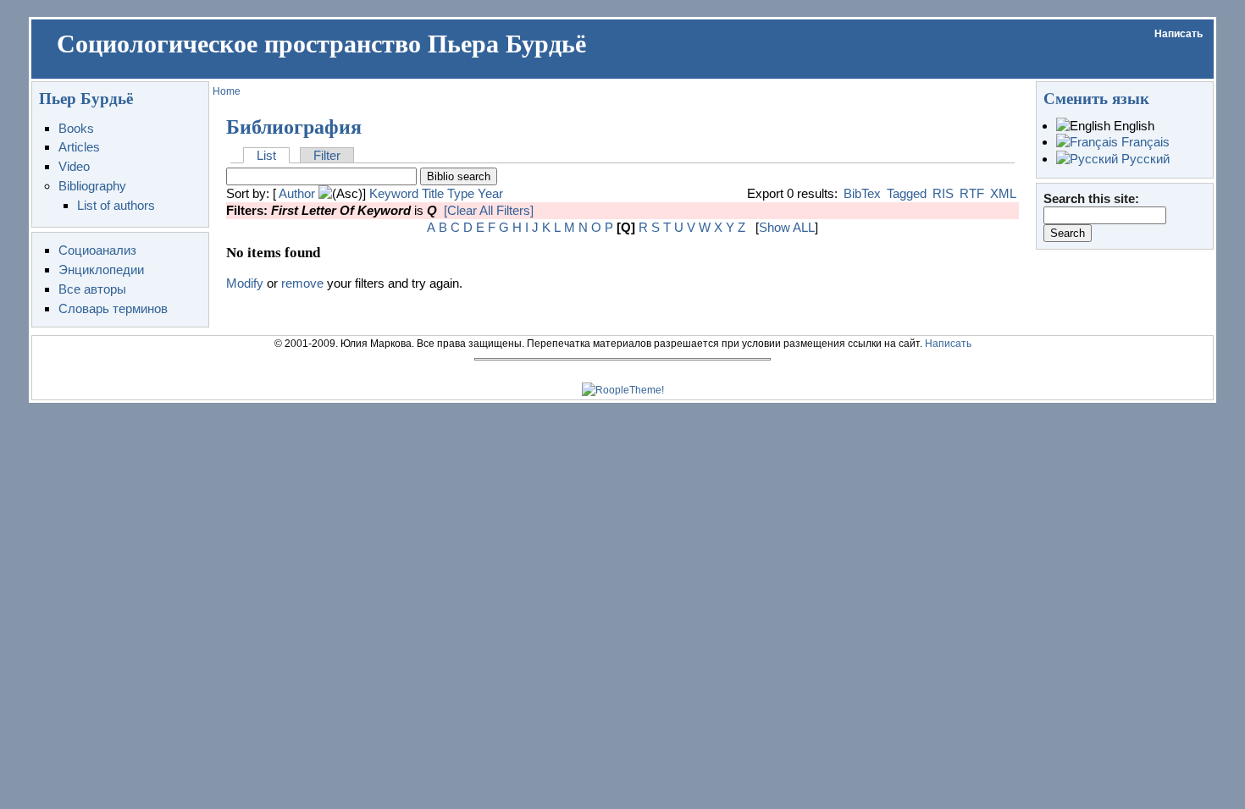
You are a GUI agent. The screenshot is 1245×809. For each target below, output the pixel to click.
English (1132, 125)
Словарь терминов (113, 308)
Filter (326, 155)
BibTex (862, 193)
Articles (79, 147)
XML (1003, 193)
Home (227, 91)
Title (433, 193)
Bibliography (92, 186)
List (266, 155)
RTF (972, 193)
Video (74, 166)
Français (1144, 142)
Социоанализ (97, 250)
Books (76, 128)
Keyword (393, 193)
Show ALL (787, 227)
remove (302, 283)
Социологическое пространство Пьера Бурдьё (321, 44)
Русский (1144, 158)
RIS (943, 193)
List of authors (116, 205)
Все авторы (92, 289)
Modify (244, 283)
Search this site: (1091, 198)
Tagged (907, 193)
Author (297, 193)
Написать (1178, 34)
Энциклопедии (101, 269)
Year (490, 193)
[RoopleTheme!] (623, 390)
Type (460, 193)
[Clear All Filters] (489, 210)
